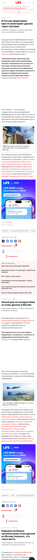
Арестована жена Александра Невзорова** (15, 266)
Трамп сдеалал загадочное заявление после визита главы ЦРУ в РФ (18, 287)
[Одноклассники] (19, 241)
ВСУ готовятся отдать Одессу (11, 276)
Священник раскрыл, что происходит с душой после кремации (18, 271)
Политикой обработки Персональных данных (14, 8)
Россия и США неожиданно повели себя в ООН (16, 293)
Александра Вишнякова (9, 489)
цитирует (4, 339)
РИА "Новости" (22, 78)
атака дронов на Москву (21, 552)
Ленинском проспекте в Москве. (18, 164)
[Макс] (7, 241)
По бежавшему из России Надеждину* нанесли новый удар (16, 281)
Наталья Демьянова (8, 224)
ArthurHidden (9, 222)
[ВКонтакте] (15, 241)
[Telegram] (11, 241)
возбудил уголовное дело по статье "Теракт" (17, 176)
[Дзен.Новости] (3, 241)
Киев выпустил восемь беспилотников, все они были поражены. (16, 169)
